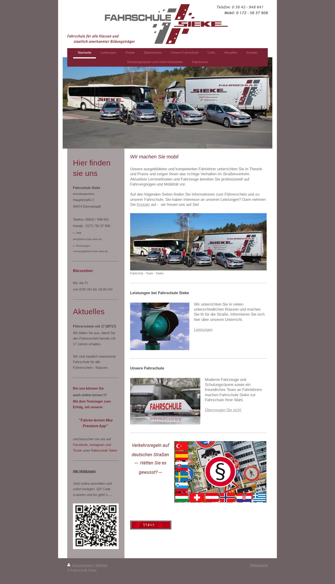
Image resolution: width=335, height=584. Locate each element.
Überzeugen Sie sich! (223, 410)
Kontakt (143, 204)
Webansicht (259, 565)
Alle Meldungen (84, 471)
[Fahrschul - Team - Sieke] (198, 242)
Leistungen (203, 329)
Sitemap (101, 565)
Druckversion (82, 565)
